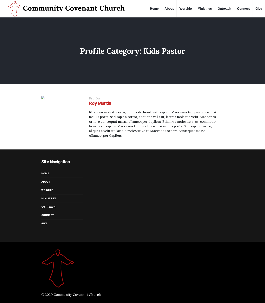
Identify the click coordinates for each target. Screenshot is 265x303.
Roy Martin (100, 103)
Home (45, 173)
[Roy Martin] (62, 117)
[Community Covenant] (73, 268)
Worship (47, 190)
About (45, 181)
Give (44, 223)
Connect (47, 215)
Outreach (48, 206)
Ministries (48, 198)
